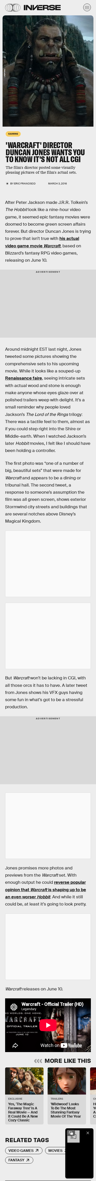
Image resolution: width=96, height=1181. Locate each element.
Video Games (21, 1150)
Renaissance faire (23, 378)
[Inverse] (42, 7)
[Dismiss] (88, 1133)
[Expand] (71, 1133)
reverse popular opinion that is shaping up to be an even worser (45, 890)
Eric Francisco (25, 183)
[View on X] (48, 564)
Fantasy (16, 1160)
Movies (55, 1150)
